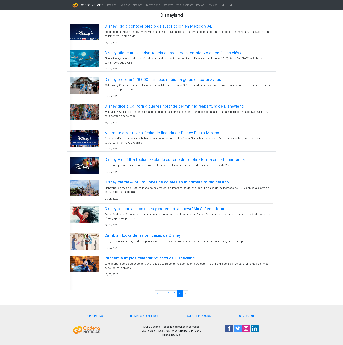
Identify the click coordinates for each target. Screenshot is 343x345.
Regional (112, 5)
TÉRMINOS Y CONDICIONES (145, 316)
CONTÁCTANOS (248, 316)
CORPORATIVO (94, 316)
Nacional (138, 5)
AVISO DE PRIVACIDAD (199, 316)
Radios (200, 5)
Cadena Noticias (90, 5)
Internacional (153, 5)
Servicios (212, 5)
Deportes (168, 5)
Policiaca (125, 5)
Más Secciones (184, 5)
